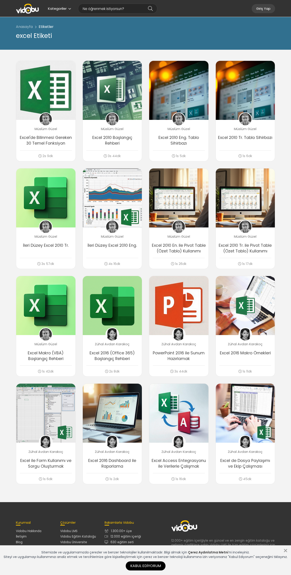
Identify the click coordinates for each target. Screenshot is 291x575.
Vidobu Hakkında (28, 531)
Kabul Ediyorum (145, 565)
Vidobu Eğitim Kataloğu (78, 536)
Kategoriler (57, 8)
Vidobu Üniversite (73, 542)
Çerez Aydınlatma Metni (208, 552)
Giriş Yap (263, 8)
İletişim (21, 536)
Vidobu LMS (69, 531)
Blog (19, 542)
